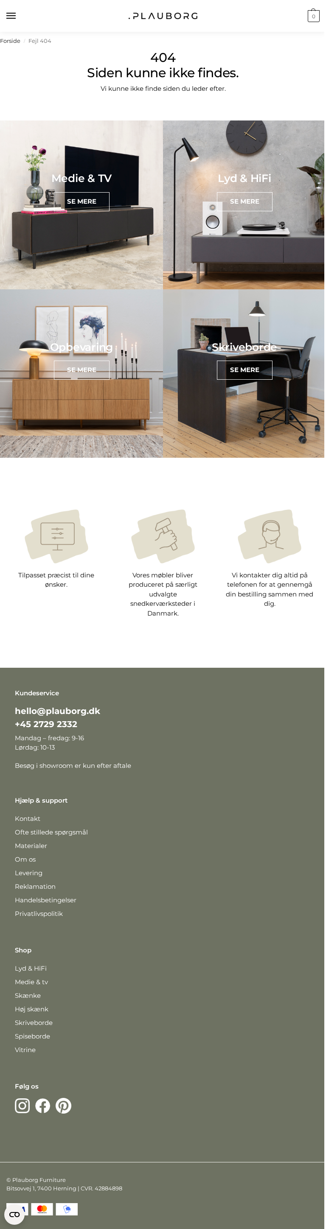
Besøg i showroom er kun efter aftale (73, 766)
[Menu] (19, 16)
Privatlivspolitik (39, 914)
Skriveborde (34, 1023)
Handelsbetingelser (45, 900)
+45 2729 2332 (46, 724)
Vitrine (25, 1050)
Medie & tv (31, 982)
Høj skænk (31, 1009)
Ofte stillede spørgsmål (51, 832)
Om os (25, 859)
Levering (28, 873)
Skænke (28, 995)
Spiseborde (32, 1036)
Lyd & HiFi (31, 968)
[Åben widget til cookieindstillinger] (14, 1214)
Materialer (31, 846)
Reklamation (35, 886)
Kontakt (27, 819)
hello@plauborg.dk (57, 711)
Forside (10, 41)
